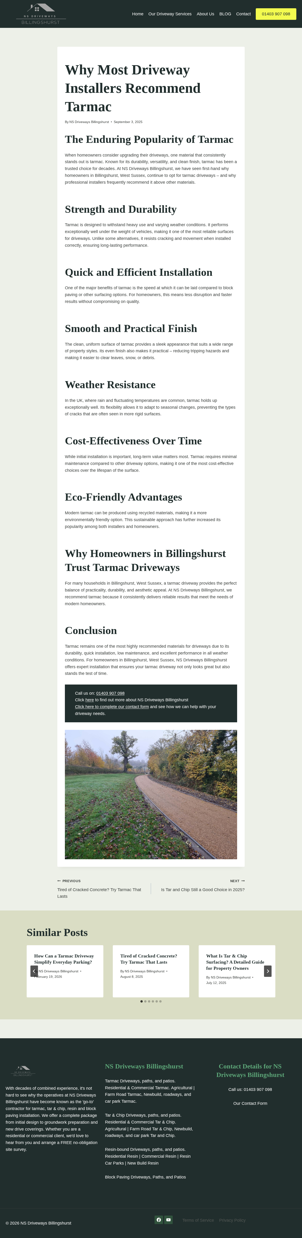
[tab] (141, 1001)
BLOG (225, 14)
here (89, 700)
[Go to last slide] (34, 971)
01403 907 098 (276, 14)
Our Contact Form (250, 1103)
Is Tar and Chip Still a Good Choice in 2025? (203, 885)
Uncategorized (79, 56)
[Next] (268, 971)
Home (137, 14)
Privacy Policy (232, 1220)
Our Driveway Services (170, 14)
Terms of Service (198, 1220)
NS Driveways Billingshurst (89, 122)
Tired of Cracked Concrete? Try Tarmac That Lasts (99, 889)
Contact (243, 14)
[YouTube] (168, 1220)
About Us (205, 14)
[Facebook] (159, 1220)
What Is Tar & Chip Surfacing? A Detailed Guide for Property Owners (235, 962)
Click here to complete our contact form (112, 706)
